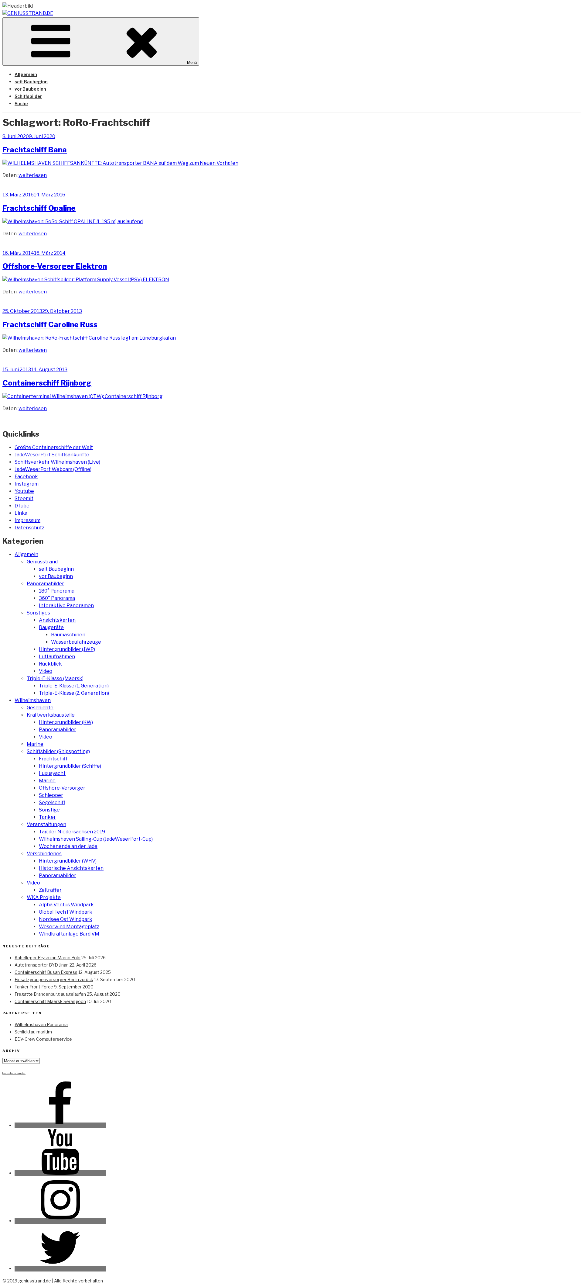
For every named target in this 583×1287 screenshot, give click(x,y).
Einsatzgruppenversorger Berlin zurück (54, 979)
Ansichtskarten (57, 620)
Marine (35, 744)
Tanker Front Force (34, 986)
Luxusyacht (52, 773)
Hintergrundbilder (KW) (66, 722)
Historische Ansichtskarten (71, 868)
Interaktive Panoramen (66, 605)
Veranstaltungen (46, 824)
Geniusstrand (42, 562)
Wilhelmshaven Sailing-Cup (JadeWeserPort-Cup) (96, 839)
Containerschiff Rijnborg (46, 383)
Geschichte (40, 708)
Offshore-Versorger (62, 788)
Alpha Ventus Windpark (66, 905)
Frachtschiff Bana (34, 149)
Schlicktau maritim (33, 1031)
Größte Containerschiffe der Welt (54, 447)
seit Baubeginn (31, 81)
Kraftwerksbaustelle (51, 715)
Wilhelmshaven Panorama (41, 1024)
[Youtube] (60, 1173)
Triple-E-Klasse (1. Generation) (74, 686)
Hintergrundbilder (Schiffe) (70, 766)
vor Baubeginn (30, 89)
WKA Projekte (44, 897)
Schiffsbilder (28, 96)
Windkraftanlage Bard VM (69, 934)
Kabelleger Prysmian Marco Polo (47, 957)
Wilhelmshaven (33, 700)
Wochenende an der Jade (68, 846)
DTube (22, 506)
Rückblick (50, 664)
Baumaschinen (68, 635)
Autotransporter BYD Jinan (42, 964)
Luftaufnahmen (57, 656)
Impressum (27, 520)
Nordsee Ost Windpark (65, 919)
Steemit (24, 498)
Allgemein (26, 74)
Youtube (24, 491)
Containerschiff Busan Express (46, 972)
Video (45, 671)
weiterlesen (33, 175)
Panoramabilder (45, 583)
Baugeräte (51, 627)
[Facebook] (60, 1125)
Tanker (47, 817)
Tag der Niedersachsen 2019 (72, 832)
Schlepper (51, 795)
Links (21, 513)
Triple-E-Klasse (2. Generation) (74, 693)
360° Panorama (57, 598)
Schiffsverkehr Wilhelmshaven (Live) (57, 462)
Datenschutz (29, 528)
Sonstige (49, 810)
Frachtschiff (53, 759)
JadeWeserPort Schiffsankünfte (52, 455)
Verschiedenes (44, 853)
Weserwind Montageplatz (69, 926)
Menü (192, 62)
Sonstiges (38, 613)
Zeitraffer (50, 890)
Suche (21, 103)
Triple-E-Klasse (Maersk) (55, 678)
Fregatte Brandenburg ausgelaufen (50, 994)
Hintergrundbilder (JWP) (67, 649)
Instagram (27, 484)
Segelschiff (52, 802)
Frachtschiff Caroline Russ (49, 324)
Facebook (26, 476)
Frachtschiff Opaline (39, 208)
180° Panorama (56, 591)
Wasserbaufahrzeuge (76, 642)
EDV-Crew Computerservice (43, 1039)
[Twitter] (60, 1268)
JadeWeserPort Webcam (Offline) (53, 469)
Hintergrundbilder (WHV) (68, 861)
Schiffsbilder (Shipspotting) (58, 751)
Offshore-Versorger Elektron (54, 266)
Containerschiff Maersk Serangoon (50, 1001)
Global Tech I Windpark (65, 912)
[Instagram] (60, 1221)
